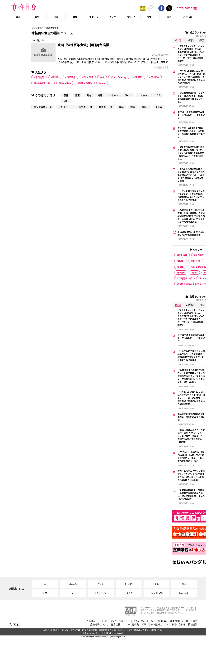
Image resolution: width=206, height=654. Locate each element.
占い (169, 17)
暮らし (145, 106)
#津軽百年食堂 (162, 67)
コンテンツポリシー (120, 621)
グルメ (158, 106)
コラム (150, 17)
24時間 (190, 40)
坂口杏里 (39, 77)
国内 (56, 17)
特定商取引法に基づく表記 (183, 621)
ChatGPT (88, 77)
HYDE (55, 77)
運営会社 (115, 624)
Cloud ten (65, 83)
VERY (100, 583)
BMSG (181, 272)
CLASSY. (73, 583)
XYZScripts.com (118, 636)
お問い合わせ (178, 624)
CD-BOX (154, 77)
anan (103, 83)
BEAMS (138, 77)
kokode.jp (184, 593)
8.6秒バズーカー (43, 83)
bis (72, 593)
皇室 (37, 17)
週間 (201, 40)
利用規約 (162, 621)
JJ (45, 583)
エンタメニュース (43, 106)
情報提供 (192, 624)
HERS (156, 583)
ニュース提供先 (131, 624)
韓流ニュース (105, 106)
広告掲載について (99, 624)
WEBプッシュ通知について (155, 624)
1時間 (178, 40)
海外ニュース (85, 106)
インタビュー (65, 106)
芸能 (18, 17)
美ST (45, 593)
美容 (121, 106)
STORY (128, 583)
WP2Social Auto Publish (91, 636)
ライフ (112, 17)
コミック (131, 17)
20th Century (119, 77)
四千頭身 (70, 77)
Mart (184, 583)
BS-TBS (196, 261)
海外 (75, 17)
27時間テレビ (185, 278)
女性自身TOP (37, 27)
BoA (195, 272)
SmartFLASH (156, 593)
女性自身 (128, 593)
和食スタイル (100, 593)
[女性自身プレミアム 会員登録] (142, 8)
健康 (132, 106)
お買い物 (187, 17)
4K (102, 77)
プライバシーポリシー (144, 621)
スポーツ (93, 17)
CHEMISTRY (85, 83)
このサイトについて (96, 621)
